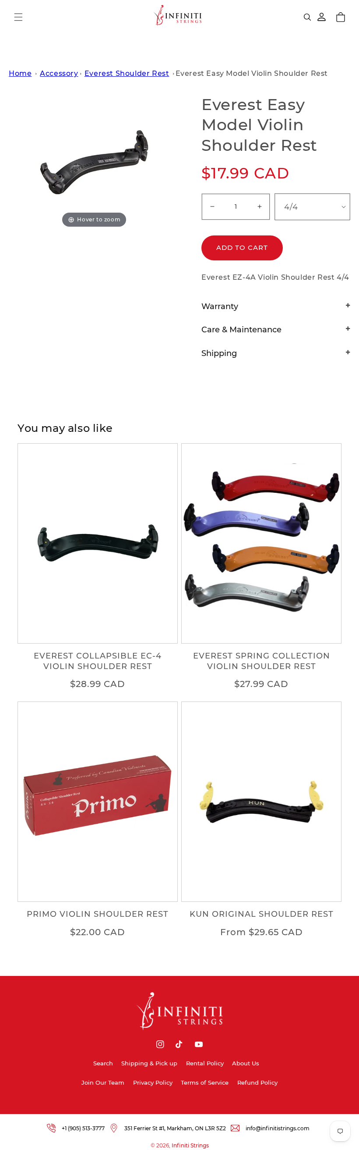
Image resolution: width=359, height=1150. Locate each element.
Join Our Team (102, 1082)
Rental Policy (205, 1063)
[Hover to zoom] (94, 161)
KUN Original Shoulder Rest (262, 914)
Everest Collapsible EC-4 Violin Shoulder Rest (98, 661)
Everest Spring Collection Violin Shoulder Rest (261, 661)
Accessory (59, 73)
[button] (18, 17)
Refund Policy (257, 1082)
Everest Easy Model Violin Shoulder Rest (252, 73)
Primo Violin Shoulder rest (98, 914)
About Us (245, 1063)
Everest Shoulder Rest (126, 73)
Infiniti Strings (190, 1145)
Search (103, 1063)
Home (20, 73)
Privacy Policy (152, 1082)
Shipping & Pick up (149, 1063)
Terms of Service (205, 1082)
